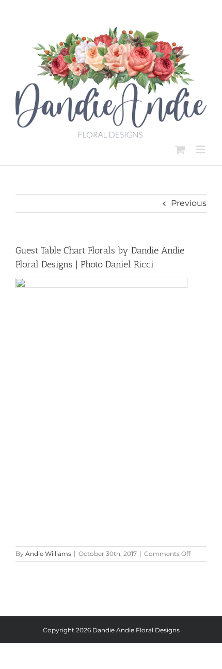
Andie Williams (48, 554)
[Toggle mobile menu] (201, 149)
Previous (189, 203)
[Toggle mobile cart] (180, 149)
